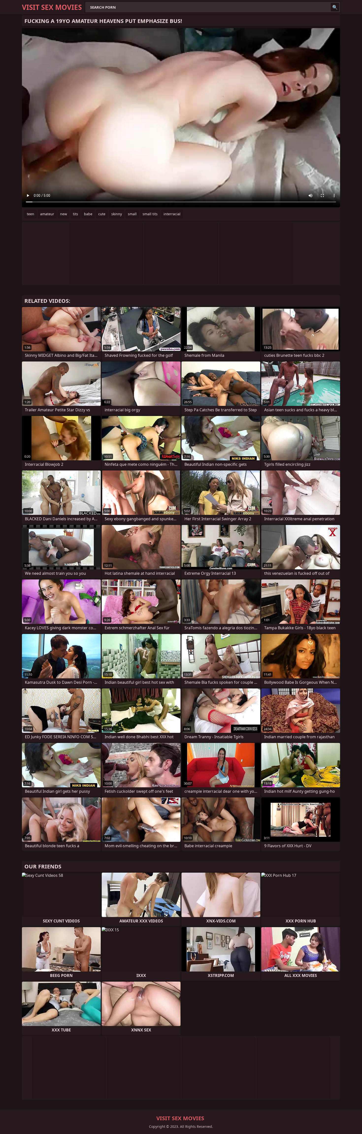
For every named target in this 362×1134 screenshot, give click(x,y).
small (132, 214)
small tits (150, 214)
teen (30, 214)
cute (101, 214)
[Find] (335, 7)
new (63, 214)
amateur (47, 214)
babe (88, 214)
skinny (116, 214)
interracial (172, 214)
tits (75, 214)
